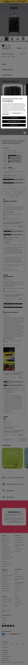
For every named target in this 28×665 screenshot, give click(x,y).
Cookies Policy (5, 114)
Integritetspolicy (16, 113)
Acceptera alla (13, 117)
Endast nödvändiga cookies (14, 121)
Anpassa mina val (14, 125)
